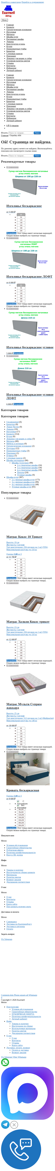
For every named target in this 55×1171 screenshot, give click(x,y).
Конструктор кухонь (15, 44)
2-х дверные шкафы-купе (23, 479)
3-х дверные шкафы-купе (23, 482)
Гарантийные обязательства (19, 848)
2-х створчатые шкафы (27, 465)
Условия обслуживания (17, 845)
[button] (27, 841)
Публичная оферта (14, 850)
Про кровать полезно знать (18, 906)
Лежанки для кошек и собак (19, 58)
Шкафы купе (12, 37)
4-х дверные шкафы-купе (23, 484)
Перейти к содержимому (32, 2)
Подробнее (11, 233)
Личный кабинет (14, 70)
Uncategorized (12, 422)
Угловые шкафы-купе (21, 487)
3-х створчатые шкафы (27, 467)
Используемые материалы (24, 1028)
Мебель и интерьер (15, 443)
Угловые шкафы (24, 475)
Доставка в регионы (15, 926)
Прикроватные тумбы (16, 49)
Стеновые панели (14, 53)
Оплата (9, 929)
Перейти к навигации (11, 2)
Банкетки (10, 51)
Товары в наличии (14, 870)
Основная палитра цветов (18, 61)
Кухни (9, 46)
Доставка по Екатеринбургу (19, 924)
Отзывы (10, 63)
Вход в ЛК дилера (14, 855)
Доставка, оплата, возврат (18, 1048)
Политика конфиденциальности (21, 852)
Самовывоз (11, 922)
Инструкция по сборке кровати (20, 872)
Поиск (37, 133)
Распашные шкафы (15, 39)
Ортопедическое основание (19, 29)
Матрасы (10, 34)
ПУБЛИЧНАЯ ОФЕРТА (23, 1014)
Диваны (10, 41)
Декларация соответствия (18, 882)
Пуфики (10, 455)
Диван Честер (12, 427)
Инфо (9, 1021)
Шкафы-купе (12, 477)
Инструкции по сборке (22, 1026)
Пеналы (20, 472)
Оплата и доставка (20, 1050)
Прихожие (11, 56)
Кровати (10, 27)
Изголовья (11, 32)
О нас (9, 897)
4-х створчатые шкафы (27, 470)
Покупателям (12, 1007)
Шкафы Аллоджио (20, 463)
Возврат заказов (13, 879)
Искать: (4, 133)
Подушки (10, 448)
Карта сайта (11, 904)
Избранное (11, 68)
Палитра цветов (13, 877)
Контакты (10, 65)
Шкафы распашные (15, 460)
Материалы (11, 875)
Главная (10, 25)
